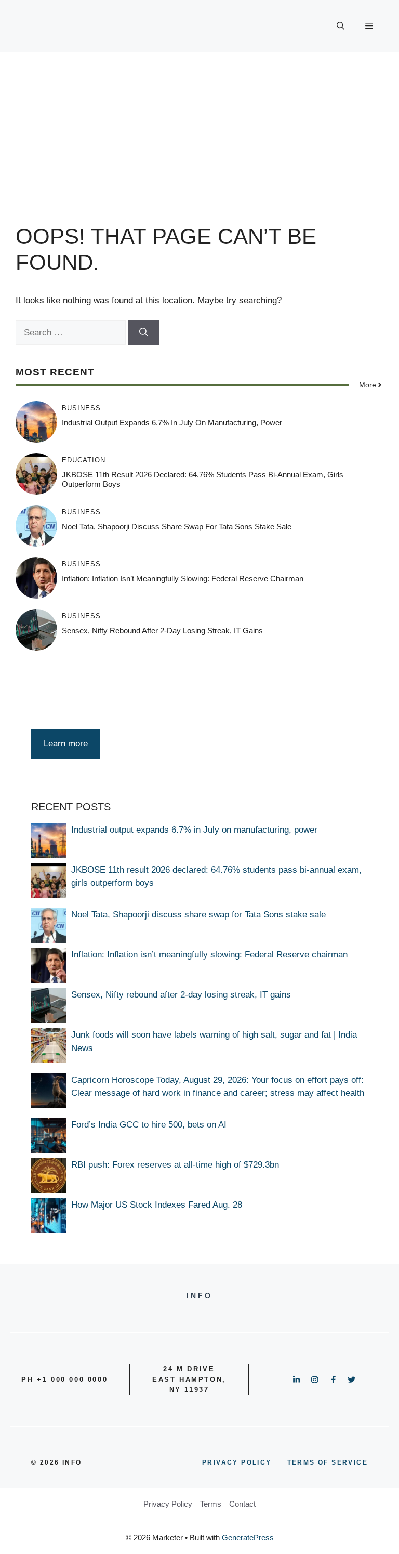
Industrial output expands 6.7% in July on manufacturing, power (172, 422)
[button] (340, 26)
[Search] (143, 332)
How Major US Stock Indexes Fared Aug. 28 (156, 1205)
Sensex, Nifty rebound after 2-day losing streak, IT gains (162, 630)
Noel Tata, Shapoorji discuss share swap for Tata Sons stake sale (176, 526)
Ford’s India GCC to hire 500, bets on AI (149, 1125)
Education (83, 460)
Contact (242, 1503)
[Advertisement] (199, 130)
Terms (210, 1503)
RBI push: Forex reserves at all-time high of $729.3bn (175, 1165)
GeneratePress (248, 1537)
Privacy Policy (167, 1503)
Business (81, 408)
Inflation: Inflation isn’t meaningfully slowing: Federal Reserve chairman (182, 578)
